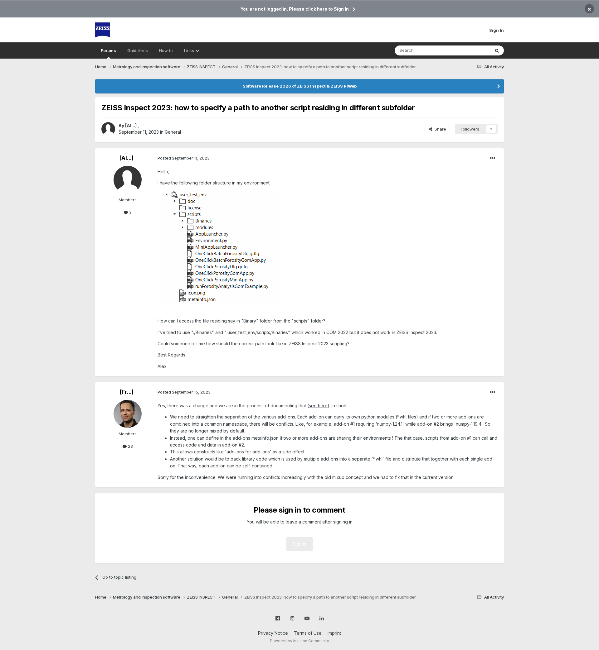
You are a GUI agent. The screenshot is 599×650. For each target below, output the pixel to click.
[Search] (497, 50)
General (173, 132)
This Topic (472, 50)
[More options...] (492, 158)
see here (318, 405)
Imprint (334, 633)
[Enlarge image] (219, 246)
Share (439, 129)
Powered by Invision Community (299, 640)
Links (189, 50)
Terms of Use (308, 633)
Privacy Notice (273, 633)
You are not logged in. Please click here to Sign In (295, 9)
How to (166, 50)
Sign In (496, 30)
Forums (108, 50)
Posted (184, 157)
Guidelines (137, 50)
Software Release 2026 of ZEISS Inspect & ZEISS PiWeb (300, 86)
